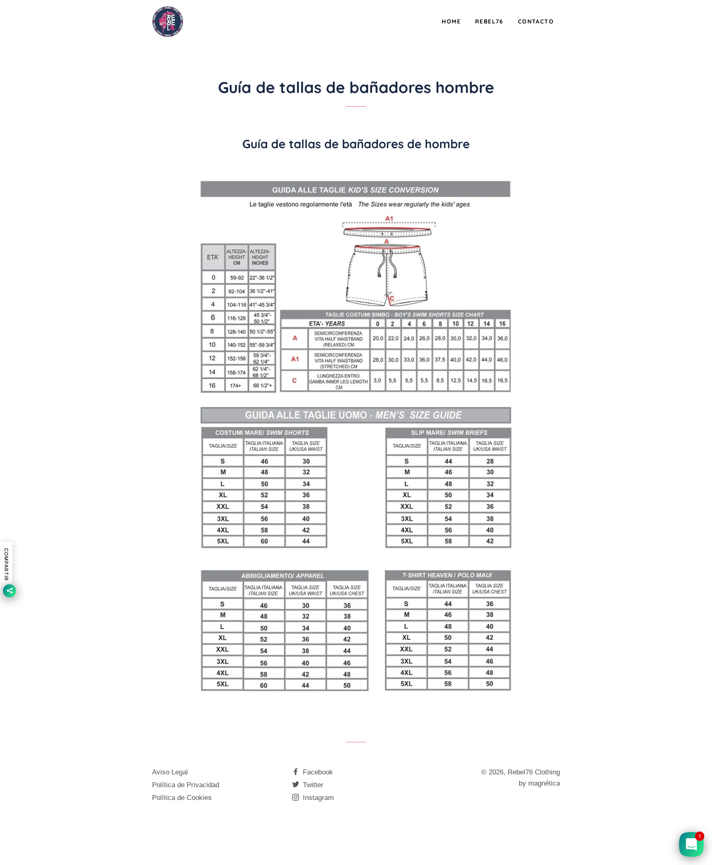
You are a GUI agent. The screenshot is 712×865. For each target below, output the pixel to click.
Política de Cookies (182, 798)
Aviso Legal (170, 772)
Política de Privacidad (185, 785)
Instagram (317, 798)
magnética (544, 783)
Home (451, 21)
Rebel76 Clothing (534, 772)
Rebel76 (489, 21)
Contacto (536, 21)
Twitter (312, 785)
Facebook (317, 772)
